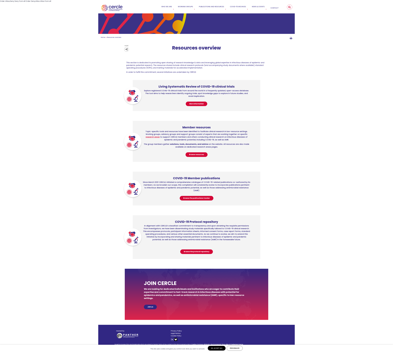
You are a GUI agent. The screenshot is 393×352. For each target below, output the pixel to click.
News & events (258, 6)
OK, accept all (216, 348)
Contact (274, 8)
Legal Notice (176, 333)
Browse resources (196, 154)
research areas (153, 137)
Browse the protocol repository (196, 252)
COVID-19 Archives (238, 6)
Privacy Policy (176, 331)
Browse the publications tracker (196, 198)
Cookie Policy (176, 336)
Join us (150, 307)
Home (103, 37)
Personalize (234, 348)
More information (196, 104)
